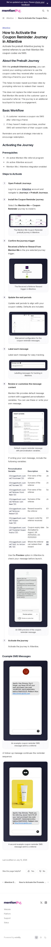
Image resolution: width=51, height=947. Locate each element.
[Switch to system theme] (36, 937)
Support (7, 918)
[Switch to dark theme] (45, 937)
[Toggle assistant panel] (48, 11)
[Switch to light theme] (41, 937)
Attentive (26, 189)
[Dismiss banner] (47, 3)
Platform (7, 914)
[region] (28, 508)
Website (7, 909)
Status (6, 923)
